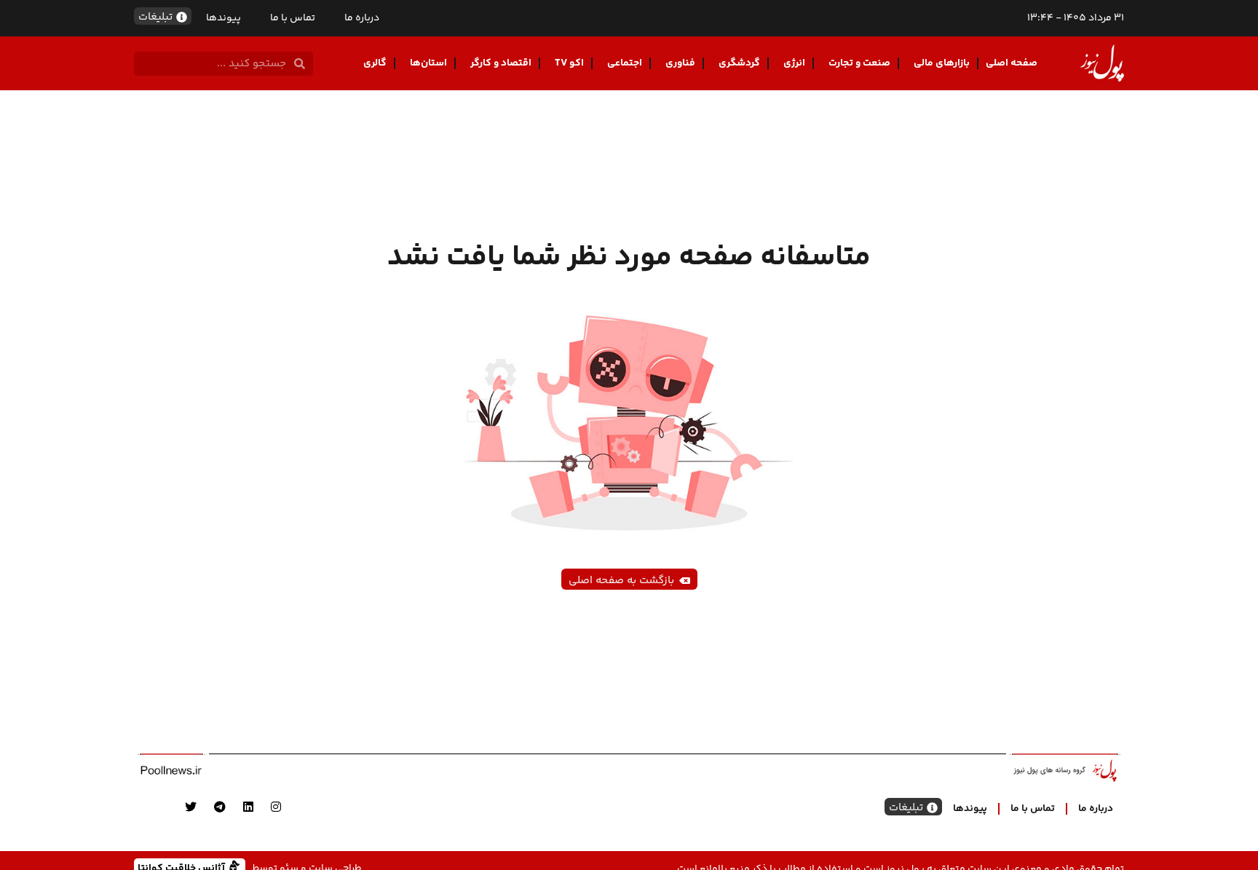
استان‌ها (428, 63)
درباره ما (361, 18)
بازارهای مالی (942, 63)
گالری (375, 63)
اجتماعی (624, 63)
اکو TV (569, 63)
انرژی (794, 63)
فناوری (680, 63)
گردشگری (739, 63)
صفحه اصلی (1011, 63)
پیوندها (223, 18)
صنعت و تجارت (859, 63)
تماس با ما (292, 18)
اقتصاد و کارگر (500, 63)
